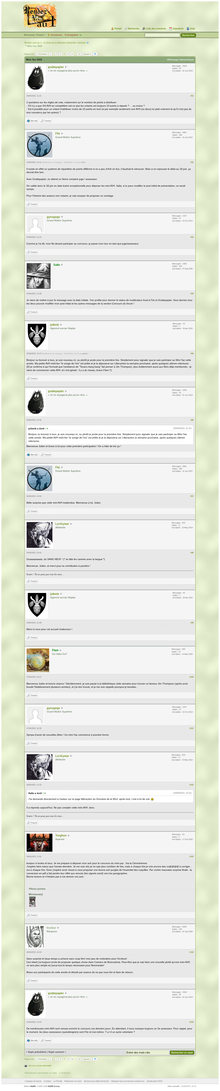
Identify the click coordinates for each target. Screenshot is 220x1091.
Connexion (56, 35)
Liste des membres (156, 28)
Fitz (57, 133)
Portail (118, 28)
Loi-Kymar (62, 523)
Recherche (133, 28)
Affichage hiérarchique (180, 59)
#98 (192, 553)
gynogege (53, 216)
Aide (192, 28)
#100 (191, 677)
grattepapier (56, 67)
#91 (192, 96)
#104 (191, 952)
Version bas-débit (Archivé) (96, 1081)
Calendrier (178, 28)
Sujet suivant (56, 1051)
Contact (47, 1081)
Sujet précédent (37, 1051)
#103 (191, 856)
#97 (192, 496)
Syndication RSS (154, 1081)
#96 (192, 420)
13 (79, 54)
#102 (191, 785)
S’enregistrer (71, 35)
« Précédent (42, 54)
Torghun (61, 835)
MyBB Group (54, 1086)
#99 (192, 623)
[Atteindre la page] (95, 54)
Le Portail (57, 1081)
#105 (191, 1022)
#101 (191, 728)
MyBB (33, 1086)
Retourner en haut (72, 1081)
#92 (192, 162)
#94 (192, 294)
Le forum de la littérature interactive (59, 43)
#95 (192, 353)
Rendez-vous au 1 (33, 43)
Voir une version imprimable (40, 1066)
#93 (192, 237)
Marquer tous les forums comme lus (127, 1081)
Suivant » (87, 54)
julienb (54, 324)
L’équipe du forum (33, 1081)
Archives (82, 43)
